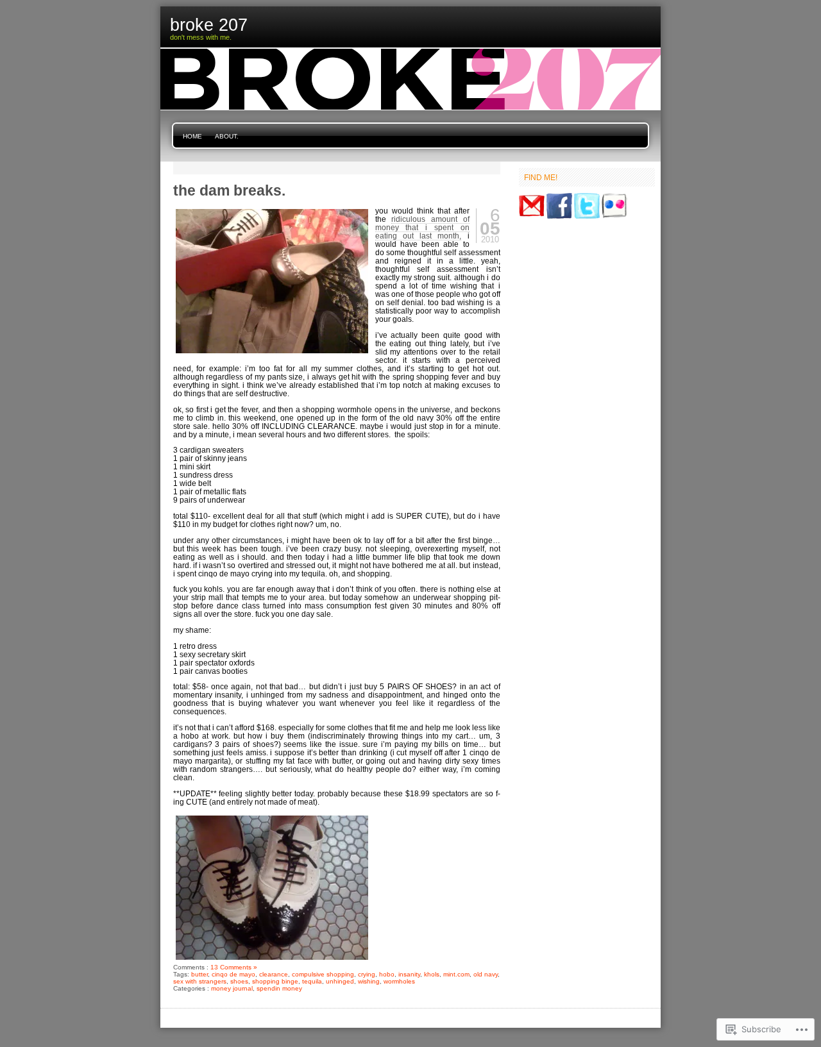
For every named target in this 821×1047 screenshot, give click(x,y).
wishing (369, 981)
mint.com (456, 974)
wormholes (399, 981)
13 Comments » (233, 967)
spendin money (279, 988)
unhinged (340, 981)
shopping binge (275, 981)
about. (227, 136)
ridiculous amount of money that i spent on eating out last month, (422, 227)
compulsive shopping (323, 974)
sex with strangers (199, 981)
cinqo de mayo (233, 974)
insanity (409, 974)
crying (366, 974)
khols (431, 974)
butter (199, 974)
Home (192, 136)
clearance (273, 974)
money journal (232, 988)
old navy (485, 974)
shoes (239, 981)
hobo (386, 974)
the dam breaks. (229, 190)
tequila (312, 981)
